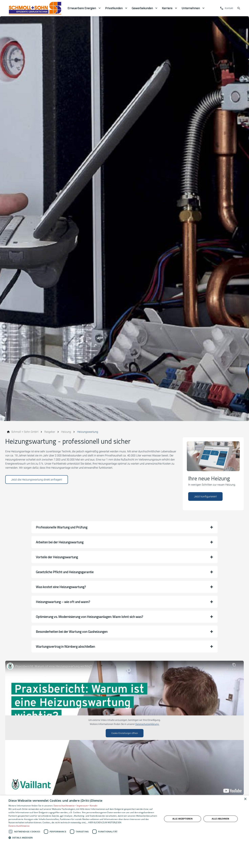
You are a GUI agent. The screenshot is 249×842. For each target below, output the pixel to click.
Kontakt (93, 805)
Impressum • (83, 805)
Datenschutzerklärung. (147, 724)
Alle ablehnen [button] (220, 818)
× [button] (245, 799)
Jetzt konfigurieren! (205, 496)
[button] (124, 527)
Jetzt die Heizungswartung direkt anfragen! (36, 479)
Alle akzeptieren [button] (182, 818)
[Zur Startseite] (35, 8)
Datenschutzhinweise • (65, 805)
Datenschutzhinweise (19, 825)
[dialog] (124, 818)
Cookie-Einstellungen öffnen (124, 733)
